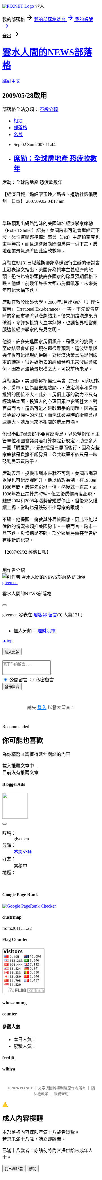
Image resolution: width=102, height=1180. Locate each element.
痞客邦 (40, 614)
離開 (32, 1169)
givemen (10, 582)
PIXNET (26, 1088)
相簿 (18, 120)
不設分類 (49, 109)
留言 (52, 614)
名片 (18, 134)
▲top (7, 640)
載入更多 (12, 652)
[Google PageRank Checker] (29, 906)
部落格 (20, 127)
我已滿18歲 (14, 1169)
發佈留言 (12, 687)
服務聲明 (61, 1094)
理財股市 (46, 630)
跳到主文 (11, 81)
